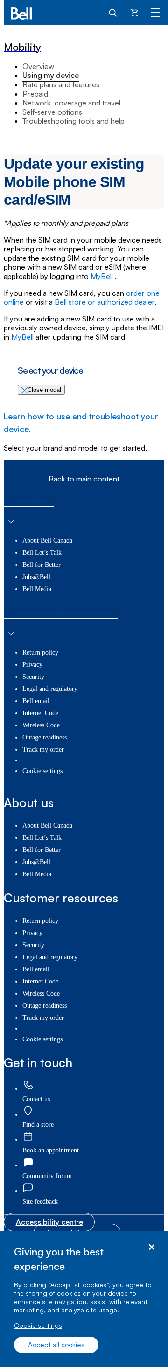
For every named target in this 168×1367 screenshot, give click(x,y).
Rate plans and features (60, 84)
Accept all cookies (56, 1344)
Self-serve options (52, 112)
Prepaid (35, 93)
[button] (40, 1201)
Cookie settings (38, 1325)
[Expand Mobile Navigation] (155, 12)
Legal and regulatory (49, 688)
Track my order (43, 749)
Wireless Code (41, 725)
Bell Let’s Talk (42, 552)
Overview (38, 66)
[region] (84, 1299)
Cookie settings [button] (42, 770)
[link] (28, 1086)
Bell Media (36, 589)
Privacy (32, 664)
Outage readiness (44, 737)
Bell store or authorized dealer (104, 302)
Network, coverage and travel (71, 102)
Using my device (50, 75)
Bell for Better (41, 564)
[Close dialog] (151, 1247)
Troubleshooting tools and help (73, 121)
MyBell (103, 276)
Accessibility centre (49, 1222)
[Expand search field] (113, 12)
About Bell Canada (47, 540)
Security (33, 676)
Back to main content (84, 478)
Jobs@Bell (36, 576)
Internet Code (40, 713)
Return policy (40, 652)
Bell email (35, 700)
